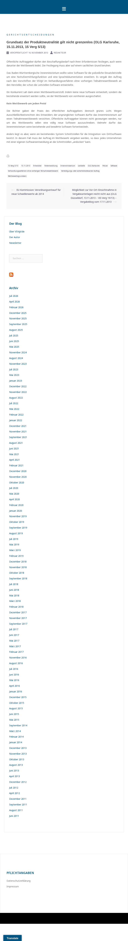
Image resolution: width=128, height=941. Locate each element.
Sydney (54, 918)
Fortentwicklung (51, 166)
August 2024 (16, 358)
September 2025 (18, 324)
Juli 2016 (13, 668)
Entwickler (37, 166)
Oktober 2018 (16, 572)
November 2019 (18, 516)
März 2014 (15, 731)
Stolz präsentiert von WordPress (21, 918)
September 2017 (18, 623)
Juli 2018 (13, 584)
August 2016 (16, 663)
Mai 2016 (14, 680)
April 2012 (14, 793)
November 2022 (18, 392)
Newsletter (15, 242)
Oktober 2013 (16, 759)
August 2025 (16, 329)
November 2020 (18, 476)
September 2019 (18, 527)
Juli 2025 (13, 335)
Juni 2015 (14, 714)
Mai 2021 (14, 454)
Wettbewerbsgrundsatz (17, 176)
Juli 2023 (13, 369)
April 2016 (14, 685)
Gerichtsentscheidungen (30, 34)
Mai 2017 (14, 640)
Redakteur (60, 52)
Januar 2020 (15, 510)
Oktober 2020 (16, 482)
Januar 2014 (15, 742)
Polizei (105, 166)
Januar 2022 (15, 420)
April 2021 (14, 459)
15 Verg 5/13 (13, 166)
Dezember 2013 (17, 748)
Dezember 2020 (17, 471)
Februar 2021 (16, 465)
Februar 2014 (16, 736)
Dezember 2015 (17, 697)
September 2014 (18, 725)
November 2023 (18, 363)
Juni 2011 (14, 815)
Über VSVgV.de (16, 231)
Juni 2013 (14, 770)
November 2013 (18, 753)
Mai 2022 (14, 408)
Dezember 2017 (17, 612)
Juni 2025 (14, 341)
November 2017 (18, 618)
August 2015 (16, 708)
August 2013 (16, 764)
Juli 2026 (13, 295)
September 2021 (18, 437)
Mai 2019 (14, 544)
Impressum (12, 886)
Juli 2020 (13, 488)
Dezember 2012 (17, 781)
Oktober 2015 (16, 702)
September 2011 (18, 804)
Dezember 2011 (17, 798)
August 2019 (16, 533)
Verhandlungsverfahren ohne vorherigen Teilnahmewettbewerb (33, 171)
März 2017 (15, 646)
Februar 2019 (16, 555)
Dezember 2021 (17, 426)
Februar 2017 (16, 651)
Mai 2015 (14, 719)
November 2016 (18, 657)
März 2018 (15, 601)
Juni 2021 (14, 448)
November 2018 (18, 567)
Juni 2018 (14, 589)
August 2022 (16, 397)
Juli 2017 (13, 629)
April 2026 (14, 301)
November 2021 (18, 431)
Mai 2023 (14, 375)
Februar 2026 (16, 307)
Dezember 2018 (17, 561)
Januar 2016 (15, 691)
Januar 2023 (15, 380)
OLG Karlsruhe (94, 166)
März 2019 (15, 550)
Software (114, 166)
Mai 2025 (14, 346)
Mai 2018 (14, 595)
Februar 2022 (16, 414)
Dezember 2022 (17, 386)
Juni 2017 (14, 635)
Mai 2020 (14, 493)
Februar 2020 (16, 505)
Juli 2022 (13, 403)
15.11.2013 (25, 166)
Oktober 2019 (16, 522)
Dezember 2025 (17, 313)
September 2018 (18, 578)
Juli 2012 (13, 787)
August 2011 (16, 810)
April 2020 (14, 499)
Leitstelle (81, 166)
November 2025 (18, 318)
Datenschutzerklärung (18, 880)
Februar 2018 (16, 606)
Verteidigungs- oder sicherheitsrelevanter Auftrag (80, 171)
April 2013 (14, 776)
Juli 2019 (13, 539)
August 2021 (16, 442)
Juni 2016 (14, 674)
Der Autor (14, 237)
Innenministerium (67, 166)
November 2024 (18, 352)
